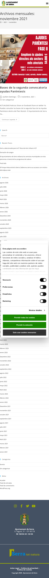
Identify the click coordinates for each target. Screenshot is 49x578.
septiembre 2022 (5, 369)
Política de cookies (24, 570)
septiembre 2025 (5, 228)
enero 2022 (4, 402)
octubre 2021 (4, 415)
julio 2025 (3, 236)
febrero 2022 (4, 398)
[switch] (43, 287)
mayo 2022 (3, 386)
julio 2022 (3, 377)
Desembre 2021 (5, 406)
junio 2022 (3, 381)
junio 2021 (3, 431)
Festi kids (3, 163)
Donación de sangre (6, 152)
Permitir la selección (24, 325)
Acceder (2, 480)
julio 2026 (3, 187)
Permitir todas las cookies (24, 318)
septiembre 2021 (5, 419)
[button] (47, 3)
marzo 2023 (4, 344)
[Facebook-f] (21, 506)
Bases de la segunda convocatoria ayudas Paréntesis (23, 89)
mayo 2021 (3, 435)
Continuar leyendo (10, 119)
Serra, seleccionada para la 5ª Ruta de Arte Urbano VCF (18, 148)
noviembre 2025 (5, 220)
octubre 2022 (4, 365)
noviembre (12, 22)
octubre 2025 (4, 224)
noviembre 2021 (5, 410)
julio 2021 (3, 427)
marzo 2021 (4, 444)
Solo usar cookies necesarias (24, 332)
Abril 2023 (3, 340)
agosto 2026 (4, 183)
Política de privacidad (29, 568)
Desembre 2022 (5, 357)
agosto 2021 (4, 423)
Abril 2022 (3, 390)
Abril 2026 (3, 199)
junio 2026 (3, 191)
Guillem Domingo (9, 97)
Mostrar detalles (35, 310)
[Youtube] (33, 506)
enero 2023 (4, 352)
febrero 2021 (4, 448)
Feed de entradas (6, 483)
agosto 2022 (4, 373)
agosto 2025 (4, 232)
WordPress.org (5, 488)
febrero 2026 (4, 207)
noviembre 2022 (5, 361)
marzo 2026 (4, 203)
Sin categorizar (8, 100)
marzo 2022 (4, 394)
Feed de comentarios (7, 486)
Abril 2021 (3, 439)
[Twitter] (27, 506)
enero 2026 (4, 212)
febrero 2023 (4, 348)
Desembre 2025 (5, 216)
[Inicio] (0, 22)
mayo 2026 (3, 195)
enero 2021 (4, 452)
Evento (2, 464)
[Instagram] (15, 506)
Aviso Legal (14, 568)
